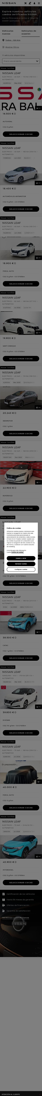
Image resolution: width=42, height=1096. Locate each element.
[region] (21, 548)
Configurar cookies (21, 569)
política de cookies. (17, 552)
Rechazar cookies (21, 564)
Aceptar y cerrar (21, 558)
